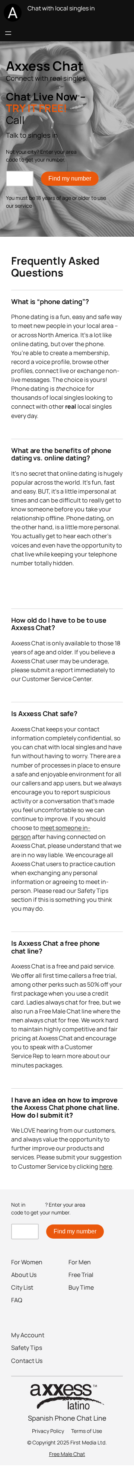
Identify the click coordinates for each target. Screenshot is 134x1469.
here (105, 1166)
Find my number (69, 178)
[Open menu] (8, 33)
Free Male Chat (67, 1453)
